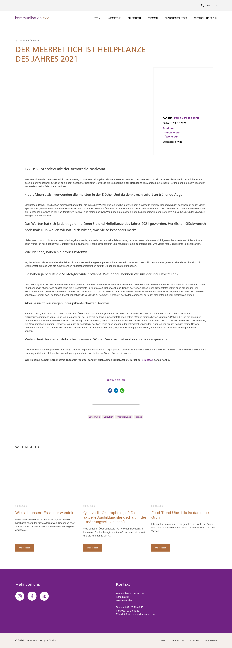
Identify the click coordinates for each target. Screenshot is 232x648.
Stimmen (153, 18)
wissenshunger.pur (205, 18)
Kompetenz (114, 18)
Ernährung (94, 417)
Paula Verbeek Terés (186, 117)
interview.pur (171, 132)
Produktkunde (124, 417)
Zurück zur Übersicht (28, 40)
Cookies (194, 640)
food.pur (168, 128)
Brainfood (147, 360)
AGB (162, 640)
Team (98, 18)
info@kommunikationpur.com (139, 614)
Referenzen (134, 18)
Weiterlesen (24, 547)
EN (208, 5)
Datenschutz (177, 640)
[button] (110, 390)
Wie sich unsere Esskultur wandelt (44, 513)
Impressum (211, 640)
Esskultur (108, 417)
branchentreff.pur (176, 18)
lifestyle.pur (170, 136)
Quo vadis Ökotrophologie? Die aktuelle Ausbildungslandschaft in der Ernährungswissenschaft (114, 517)
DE (215, 5)
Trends (138, 417)
